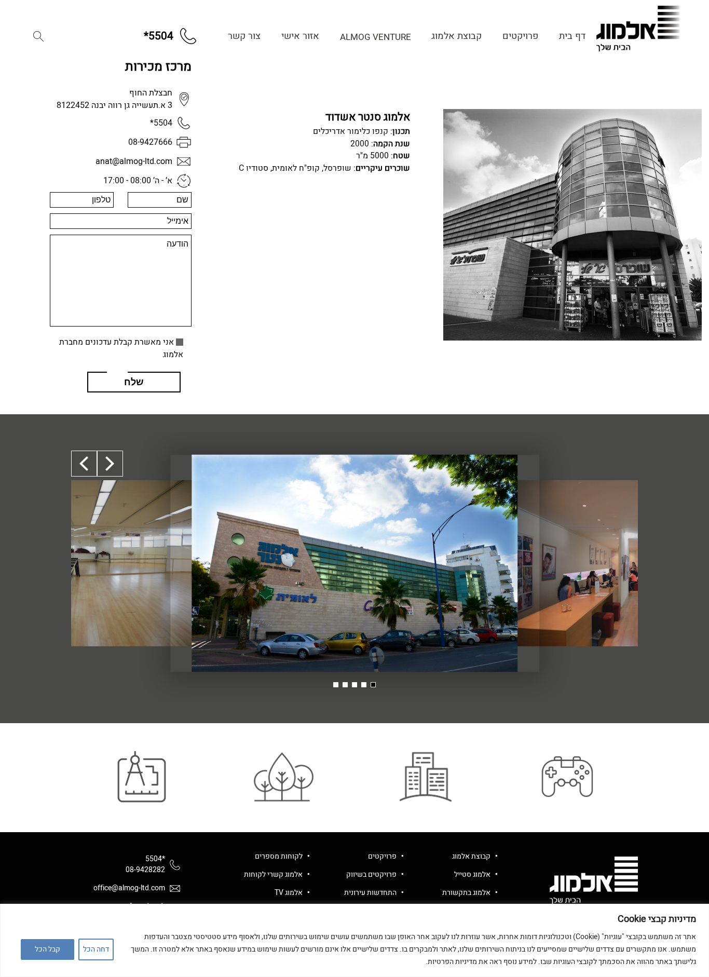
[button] (38, 36)
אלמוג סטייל (472, 874)
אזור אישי (300, 36)
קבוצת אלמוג (456, 36)
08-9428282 (145, 869)
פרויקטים (520, 36)
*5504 (155, 858)
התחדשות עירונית (370, 892)
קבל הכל (47, 949)
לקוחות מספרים (279, 856)
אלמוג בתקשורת (466, 892)
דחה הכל (96, 949)
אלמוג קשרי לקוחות (273, 874)
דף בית (572, 36)
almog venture (375, 37)
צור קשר (244, 36)
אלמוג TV (289, 892)
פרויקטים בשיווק (371, 874)
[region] (354, 940)
